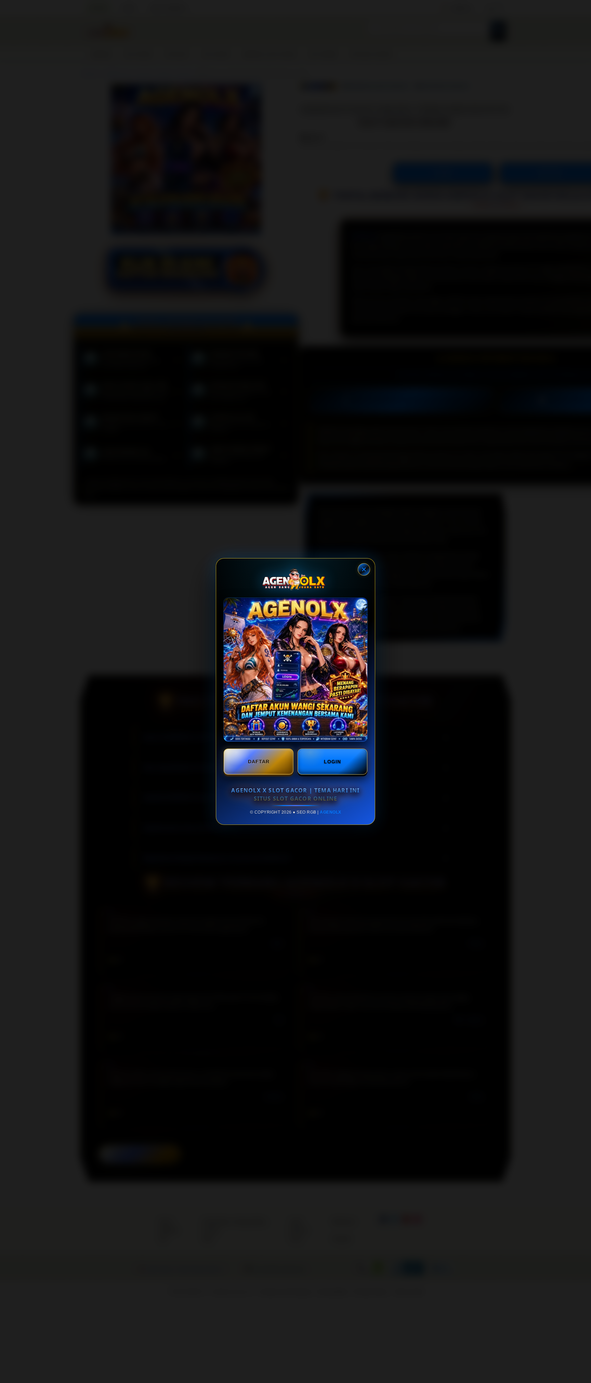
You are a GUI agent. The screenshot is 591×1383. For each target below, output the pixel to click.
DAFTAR (259, 761)
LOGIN (332, 761)
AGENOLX (330, 812)
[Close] (364, 569)
